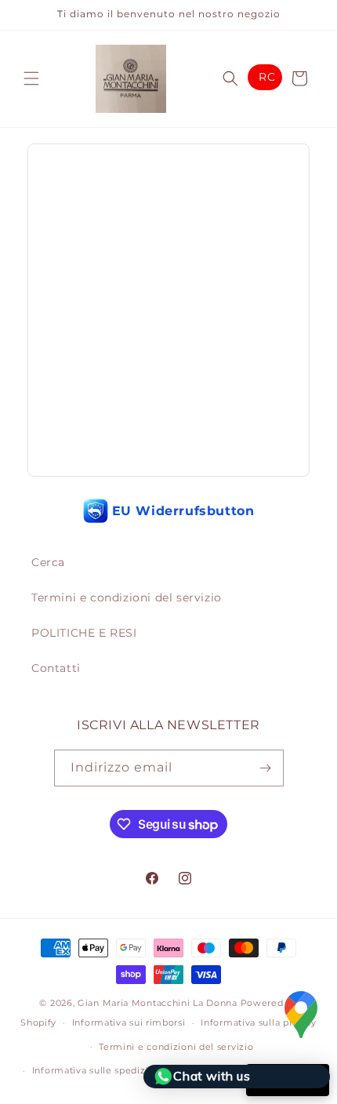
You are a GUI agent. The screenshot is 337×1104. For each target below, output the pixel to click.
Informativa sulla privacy (259, 1022)
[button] (31, 78)
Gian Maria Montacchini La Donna (157, 1002)
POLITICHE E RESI (84, 633)
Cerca (48, 562)
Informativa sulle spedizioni (98, 1070)
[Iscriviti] (265, 768)
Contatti (56, 668)
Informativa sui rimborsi (129, 1022)
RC (267, 77)
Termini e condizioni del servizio (126, 597)
